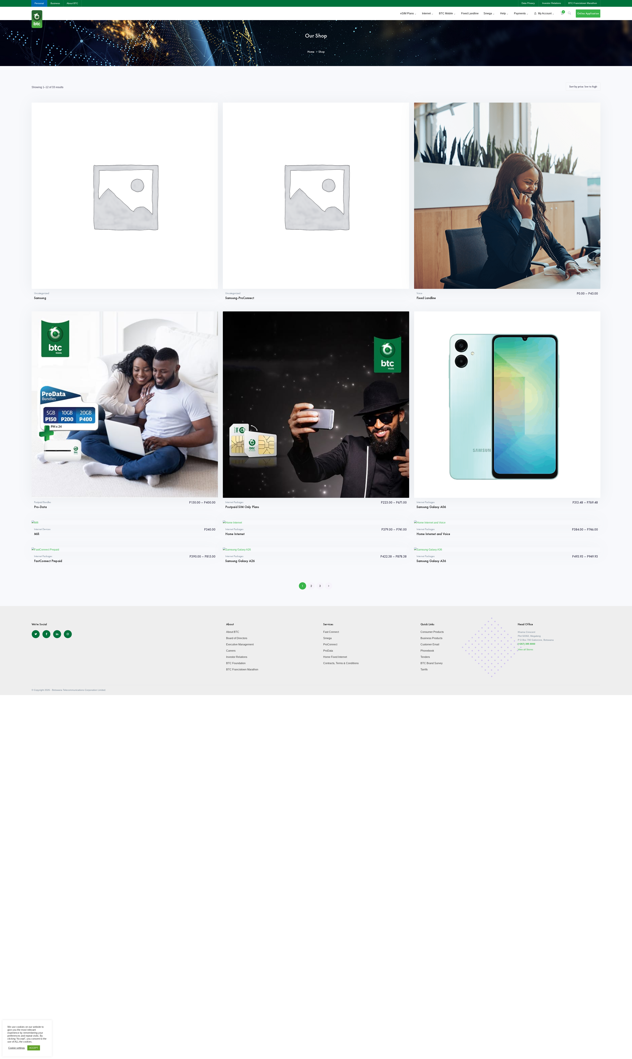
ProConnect (330, 644)
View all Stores (525, 649)
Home (310, 52)
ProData (328, 650)
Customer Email (430, 644)
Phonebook (427, 650)
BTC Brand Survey (432, 663)
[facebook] (46, 634)
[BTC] (37, 18)
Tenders (425, 657)
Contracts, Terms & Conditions (341, 663)
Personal (39, 3)
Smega (327, 638)
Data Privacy (528, 3)
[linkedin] (57, 634)
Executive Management (240, 644)
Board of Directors (236, 638)
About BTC (72, 3)
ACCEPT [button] (33, 1048)
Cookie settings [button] (16, 1048)
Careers (231, 650)
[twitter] (36, 634)
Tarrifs (424, 669)
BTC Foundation (236, 663)
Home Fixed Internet (335, 657)
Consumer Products (432, 632)
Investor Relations (551, 3)
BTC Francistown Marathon (582, 3)
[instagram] (68, 634)
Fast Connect (331, 632)
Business (55, 3)
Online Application (588, 13)
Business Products (431, 638)
